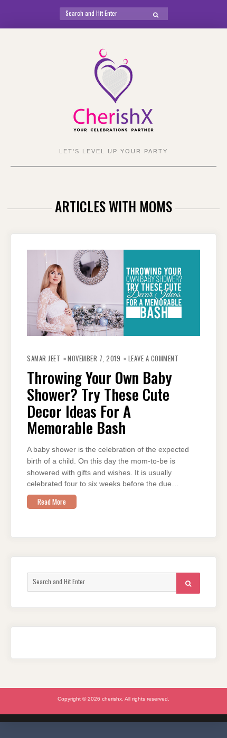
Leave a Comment (153, 358)
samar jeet (43, 358)
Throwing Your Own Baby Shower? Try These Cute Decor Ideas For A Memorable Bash (99, 402)
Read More (51, 501)
